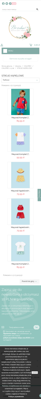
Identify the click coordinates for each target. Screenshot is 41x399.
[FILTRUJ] (39, 199)
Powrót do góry (29, 281)
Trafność (20, 80)
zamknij (34, 372)
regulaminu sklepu (9, 333)
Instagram (6, 3)
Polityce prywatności (16, 396)
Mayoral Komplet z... (20, 117)
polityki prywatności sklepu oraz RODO (16, 338)
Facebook (3, 3)
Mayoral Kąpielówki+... (20, 191)
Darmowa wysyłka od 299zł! (21, 59)
